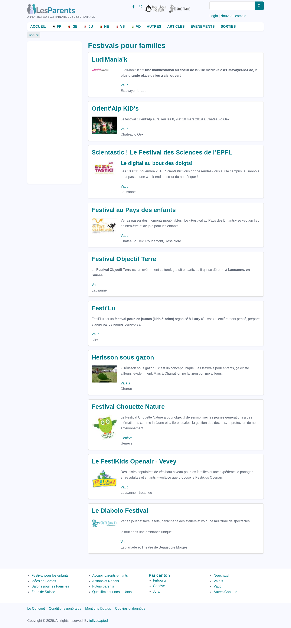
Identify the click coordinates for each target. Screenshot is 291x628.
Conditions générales (65, 608)
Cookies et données (130, 608)
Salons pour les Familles (50, 586)
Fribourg (159, 580)
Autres (154, 26)
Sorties (228, 26)
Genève (127, 438)
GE (75, 26)
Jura (156, 591)
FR (59, 26)
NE (106, 26)
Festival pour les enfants (50, 575)
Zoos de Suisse (43, 592)
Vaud (124, 85)
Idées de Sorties (44, 581)
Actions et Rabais (105, 581)
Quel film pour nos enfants (112, 592)
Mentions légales (98, 608)
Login (213, 16)
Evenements (203, 26)
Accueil (38, 26)
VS (122, 26)
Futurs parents (103, 586)
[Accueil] (57, 9)
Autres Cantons (225, 592)
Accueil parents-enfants (110, 575)
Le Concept (36, 608)
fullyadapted (98, 620)
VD (138, 26)
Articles (176, 26)
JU (91, 26)
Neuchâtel (221, 575)
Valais (125, 383)
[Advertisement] (47, 111)
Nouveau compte (233, 16)
